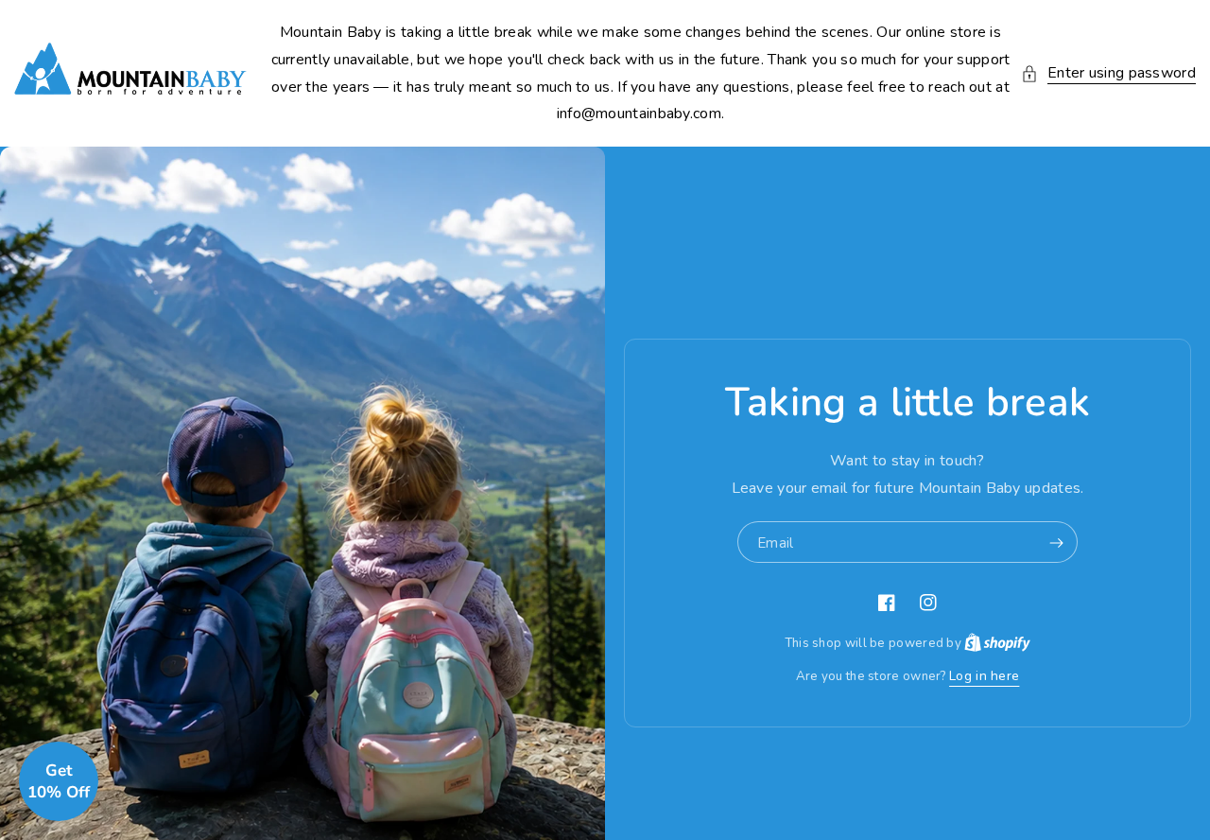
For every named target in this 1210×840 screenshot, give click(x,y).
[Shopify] (997, 643)
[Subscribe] (1056, 543)
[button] (1108, 73)
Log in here (984, 676)
